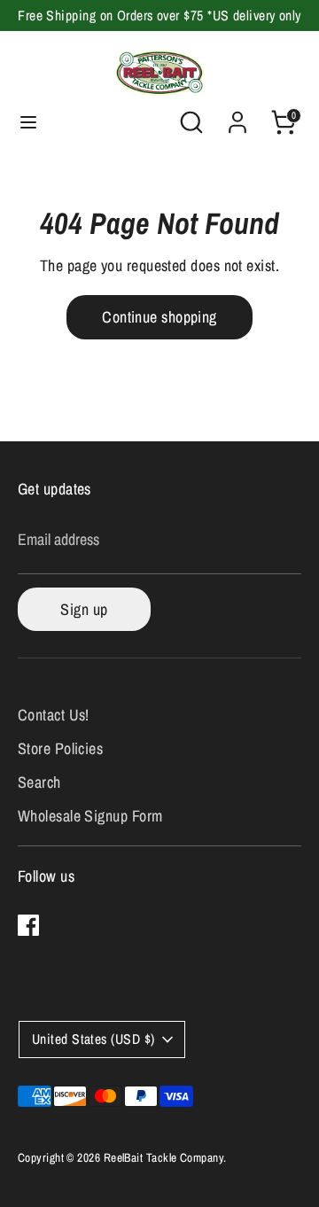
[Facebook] (28, 925)
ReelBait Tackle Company (163, 1157)
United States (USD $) (93, 1039)
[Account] (237, 116)
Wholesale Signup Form (90, 816)
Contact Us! (53, 715)
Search (39, 782)
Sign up (83, 609)
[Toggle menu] (28, 123)
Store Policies (60, 748)
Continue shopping (159, 317)
